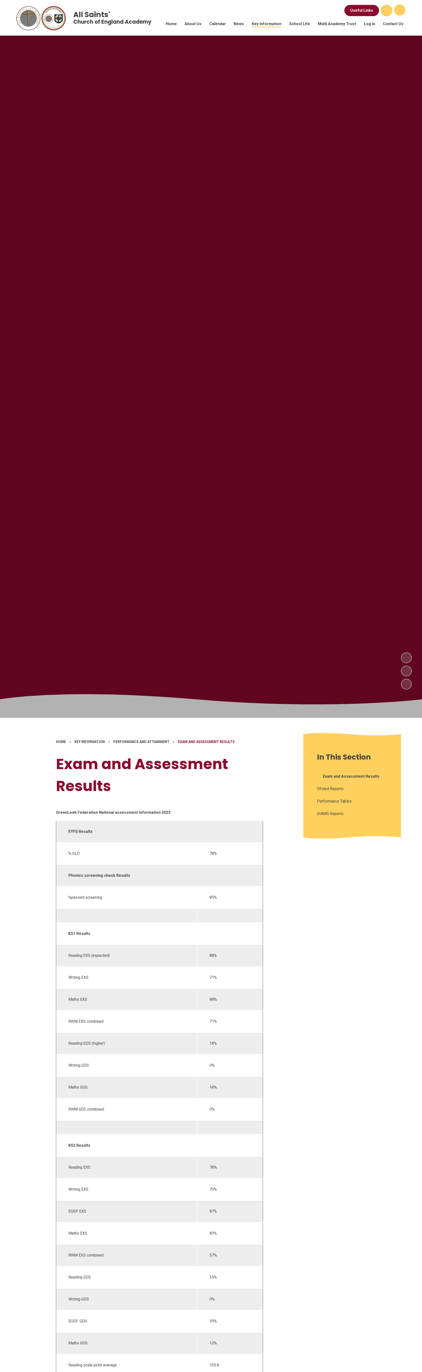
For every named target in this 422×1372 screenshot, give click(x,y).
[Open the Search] (386, 10)
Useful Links (361, 10)
